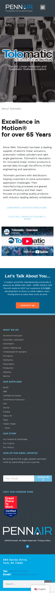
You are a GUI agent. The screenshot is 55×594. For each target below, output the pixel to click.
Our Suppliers (12, 381)
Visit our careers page (18, 491)
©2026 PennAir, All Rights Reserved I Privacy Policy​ (27, 540)
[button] (42, 7)
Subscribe (43, 478)
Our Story (9, 433)
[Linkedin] (27, 546)
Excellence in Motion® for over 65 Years (26, 128)
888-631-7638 (18, 571)
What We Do (11, 329)
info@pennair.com (24, 574)
